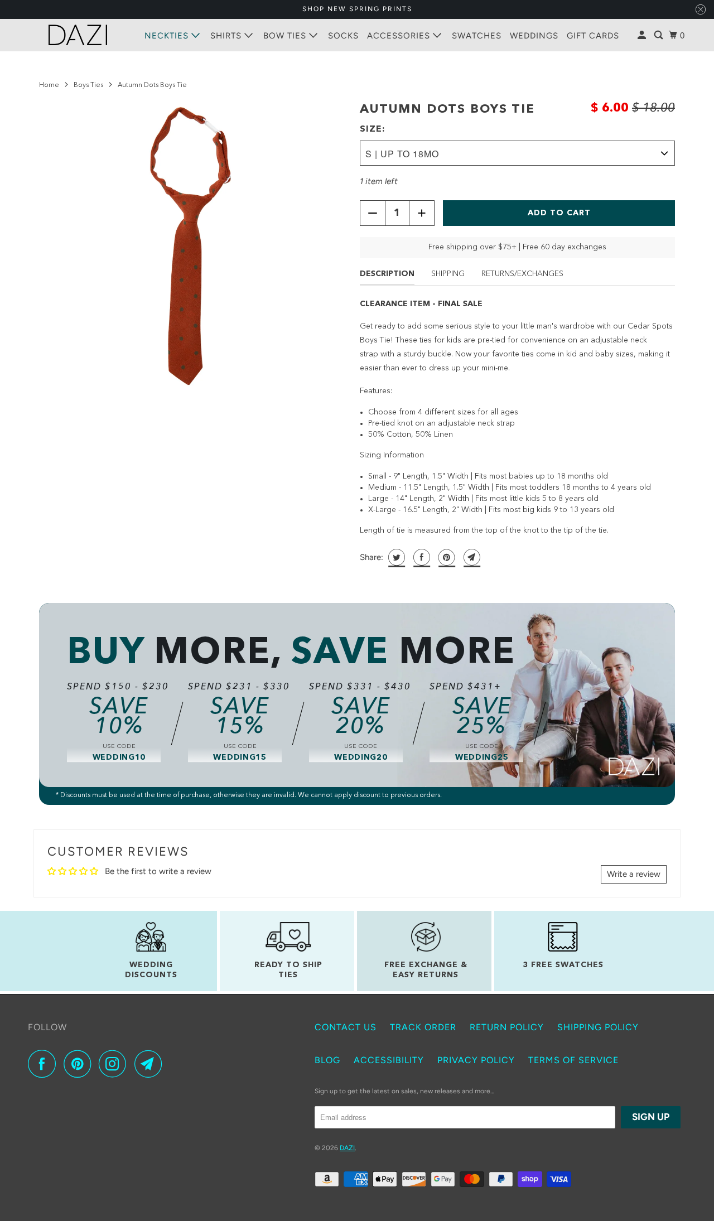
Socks (343, 36)
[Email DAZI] (151, 1064)
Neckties (167, 36)
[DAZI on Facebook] (44, 1064)
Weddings (534, 36)
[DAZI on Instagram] (115, 1064)
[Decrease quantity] (372, 213)
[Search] (659, 35)
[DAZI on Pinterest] (80, 1064)
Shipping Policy (598, 1027)
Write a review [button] (633, 874)
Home (49, 85)
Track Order (423, 1027)
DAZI (347, 1148)
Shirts (227, 36)
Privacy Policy (476, 1060)
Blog (327, 1060)
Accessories (400, 36)
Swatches (476, 36)
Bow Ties (286, 36)
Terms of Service (573, 1060)
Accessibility (389, 1060)
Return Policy (507, 1027)
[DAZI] (78, 35)
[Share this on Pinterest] (445, 557)
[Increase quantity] (421, 213)
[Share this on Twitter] (395, 557)
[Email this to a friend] (470, 557)
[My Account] (642, 35)
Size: (372, 129)
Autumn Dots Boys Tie (447, 109)
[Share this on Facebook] (420, 557)
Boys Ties (88, 85)
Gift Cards (593, 36)
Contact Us (346, 1027)
